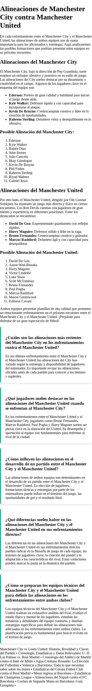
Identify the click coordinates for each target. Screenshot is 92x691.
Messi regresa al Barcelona (52, 673)
